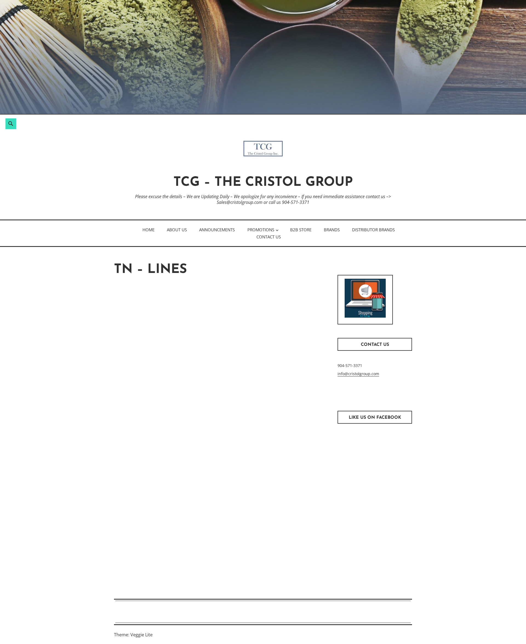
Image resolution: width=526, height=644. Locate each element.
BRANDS (332, 229)
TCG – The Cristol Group (263, 182)
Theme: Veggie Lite (133, 635)
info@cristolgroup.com (358, 373)
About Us (177, 229)
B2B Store (300, 229)
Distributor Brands (373, 229)
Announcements (217, 229)
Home (148, 229)
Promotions (260, 229)
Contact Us (268, 237)
